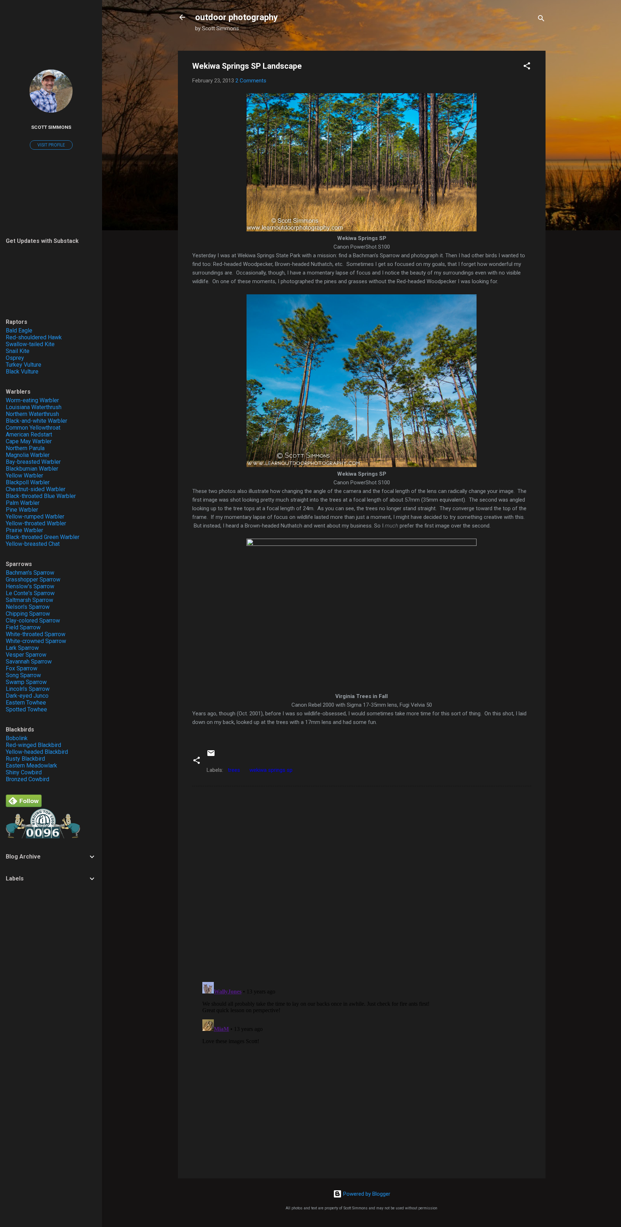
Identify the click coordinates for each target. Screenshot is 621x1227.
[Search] (541, 20)
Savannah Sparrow (29, 661)
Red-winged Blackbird (33, 745)
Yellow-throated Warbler (36, 523)
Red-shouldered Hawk (34, 337)
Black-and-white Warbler (36, 420)
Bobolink (17, 738)
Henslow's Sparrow (30, 586)
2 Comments (250, 80)
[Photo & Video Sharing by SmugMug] (362, 229)
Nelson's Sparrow (28, 606)
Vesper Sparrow (26, 654)
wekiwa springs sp (271, 770)
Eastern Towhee (26, 702)
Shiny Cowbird (24, 772)
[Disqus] (361, 883)
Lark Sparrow (22, 647)
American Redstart (29, 434)
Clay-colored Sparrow (33, 620)
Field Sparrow (23, 627)
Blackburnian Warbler (32, 468)
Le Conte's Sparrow (30, 593)
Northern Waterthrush (32, 414)
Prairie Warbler (24, 530)
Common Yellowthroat (33, 427)
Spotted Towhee (26, 709)
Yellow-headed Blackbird (37, 751)
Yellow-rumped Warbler (35, 516)
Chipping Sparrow (28, 613)
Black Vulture (22, 371)
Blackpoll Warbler (28, 482)
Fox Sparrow (21, 668)
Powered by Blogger (366, 1194)
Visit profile (51, 145)
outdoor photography (236, 17)
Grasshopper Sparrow (33, 579)
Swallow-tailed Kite (30, 344)
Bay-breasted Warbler (33, 461)
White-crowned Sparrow (36, 641)
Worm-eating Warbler (32, 400)
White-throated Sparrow (35, 634)
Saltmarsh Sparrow (29, 600)
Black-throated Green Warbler (42, 537)
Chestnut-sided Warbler (35, 489)
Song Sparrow (23, 675)
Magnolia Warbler (28, 455)
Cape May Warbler (29, 441)
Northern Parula (25, 448)
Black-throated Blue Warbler (41, 496)
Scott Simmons (51, 127)
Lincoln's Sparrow (28, 688)
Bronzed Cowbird (27, 779)
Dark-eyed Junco (27, 695)
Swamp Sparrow (26, 682)
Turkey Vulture (23, 364)
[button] (527, 67)
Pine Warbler (22, 509)
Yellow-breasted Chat (33, 543)
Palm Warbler (23, 502)
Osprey (15, 357)
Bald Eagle (19, 330)
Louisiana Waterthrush (33, 407)
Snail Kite (17, 351)
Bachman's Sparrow (30, 572)
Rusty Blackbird (25, 758)
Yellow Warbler (24, 475)
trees (234, 770)
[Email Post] (211, 755)
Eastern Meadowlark (31, 765)
